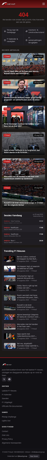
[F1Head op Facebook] (9, 379)
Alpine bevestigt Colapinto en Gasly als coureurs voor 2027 (27, 316)
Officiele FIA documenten (12, 406)
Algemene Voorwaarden (11, 443)
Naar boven (34, 456)
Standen (5, 398)
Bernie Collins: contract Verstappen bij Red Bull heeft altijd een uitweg (26, 258)
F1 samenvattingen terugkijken (35, 40)
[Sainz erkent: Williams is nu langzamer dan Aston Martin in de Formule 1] (23, 143)
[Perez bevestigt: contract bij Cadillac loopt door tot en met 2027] (23, 117)
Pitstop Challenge (9, 417)
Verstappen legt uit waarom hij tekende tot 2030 (28, 267)
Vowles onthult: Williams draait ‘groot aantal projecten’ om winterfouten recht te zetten (22, 99)
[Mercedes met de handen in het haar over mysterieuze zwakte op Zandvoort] (23, 170)
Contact (5, 431)
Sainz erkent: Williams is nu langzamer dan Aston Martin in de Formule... (22, 151)
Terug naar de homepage (12, 31)
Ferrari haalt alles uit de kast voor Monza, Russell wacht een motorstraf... (21, 72)
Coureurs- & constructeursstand (36, 31)
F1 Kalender (7, 394)
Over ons (5, 435)
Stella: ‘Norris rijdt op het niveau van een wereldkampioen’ (27, 287)
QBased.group (22, 456)
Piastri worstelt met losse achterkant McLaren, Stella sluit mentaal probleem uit (28, 296)
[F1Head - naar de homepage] (8, 4)
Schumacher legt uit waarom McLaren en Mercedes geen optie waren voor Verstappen (28, 277)
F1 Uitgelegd (7, 402)
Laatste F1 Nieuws (9, 391)
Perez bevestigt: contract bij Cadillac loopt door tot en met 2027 (21, 125)
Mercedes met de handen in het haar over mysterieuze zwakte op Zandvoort (21, 177)
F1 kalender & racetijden (12, 40)
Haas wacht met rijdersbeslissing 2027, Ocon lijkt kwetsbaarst (26, 335)
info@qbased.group (38, 452)
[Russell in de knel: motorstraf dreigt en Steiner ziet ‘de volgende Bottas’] (23, 196)
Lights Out (6, 420)
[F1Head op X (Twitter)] (4, 379)
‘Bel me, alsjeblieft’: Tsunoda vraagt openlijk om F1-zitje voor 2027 (28, 344)
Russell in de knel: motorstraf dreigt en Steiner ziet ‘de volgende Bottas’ (23, 204)
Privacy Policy (7, 439)
